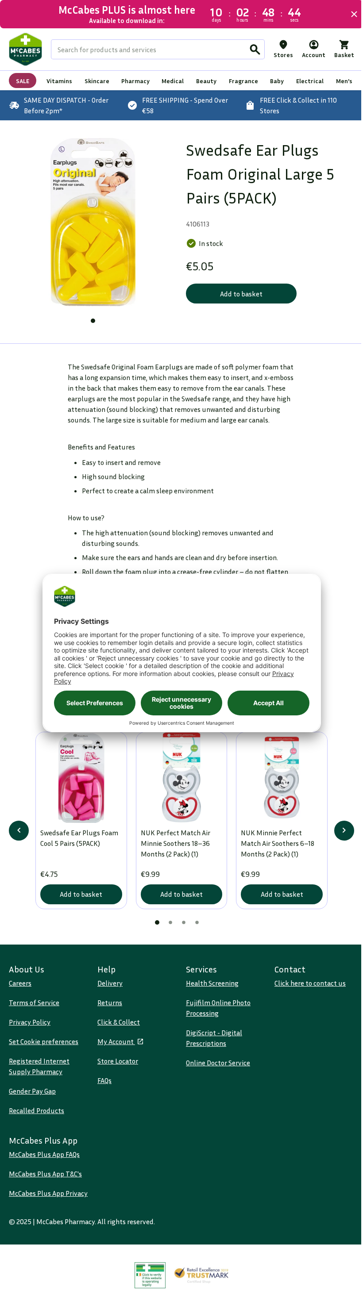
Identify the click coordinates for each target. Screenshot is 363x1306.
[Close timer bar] (347, 14)
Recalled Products (36, 1115)
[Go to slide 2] (167, 927)
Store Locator (116, 1066)
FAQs (103, 1085)
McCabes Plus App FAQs (44, 1159)
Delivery (108, 988)
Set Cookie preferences (43, 1046)
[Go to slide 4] (193, 927)
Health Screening (209, 988)
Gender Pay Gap (32, 1096)
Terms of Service (34, 1007)
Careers (20, 988)
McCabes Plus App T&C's (45, 1179)
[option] (91, 220)
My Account (114, 1046)
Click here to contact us (305, 988)
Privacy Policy (29, 1027)
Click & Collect (117, 1027)
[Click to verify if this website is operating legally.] (146, 1291)
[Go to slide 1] (91, 317)
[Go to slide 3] (180, 927)
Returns (108, 1007)
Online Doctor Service (215, 1068)
